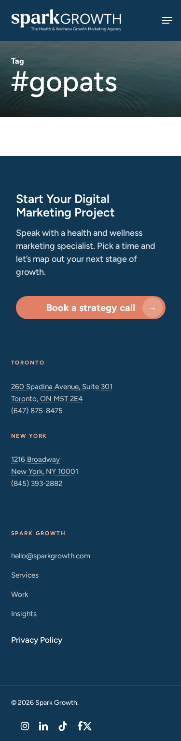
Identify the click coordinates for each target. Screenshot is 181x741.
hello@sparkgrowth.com (50, 556)
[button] (167, 20)
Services (25, 575)
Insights (24, 613)
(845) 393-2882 (36, 483)
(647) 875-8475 (37, 410)
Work (19, 594)
